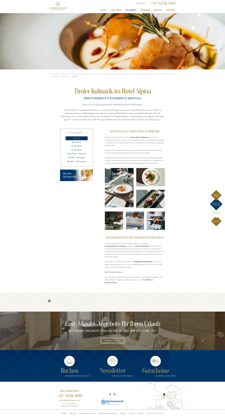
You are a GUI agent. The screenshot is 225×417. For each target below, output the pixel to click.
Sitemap (63, 413)
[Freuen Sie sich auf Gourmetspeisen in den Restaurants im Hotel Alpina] (150, 177)
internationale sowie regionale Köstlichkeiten (110, 113)
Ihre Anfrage (147, 280)
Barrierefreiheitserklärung (107, 413)
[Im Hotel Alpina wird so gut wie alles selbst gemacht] (119, 188)
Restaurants (76, 142)
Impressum (72, 413)
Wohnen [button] (145, 10)
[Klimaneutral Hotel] (112, 402)
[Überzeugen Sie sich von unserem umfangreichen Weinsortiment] (114, 220)
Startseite (56, 76)
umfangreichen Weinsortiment (143, 262)
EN (142, 3)
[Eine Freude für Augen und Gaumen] (156, 220)
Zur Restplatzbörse (112, 340)
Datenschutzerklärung (87, 413)
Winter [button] (158, 10)
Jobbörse (140, 413)
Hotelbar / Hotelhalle (76, 157)
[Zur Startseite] (58, 6)
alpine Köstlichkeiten (142, 246)
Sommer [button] (170, 10)
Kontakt (131, 413)
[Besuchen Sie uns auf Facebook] (110, 394)
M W (155, 413)
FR (145, 3)
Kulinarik (65, 76)
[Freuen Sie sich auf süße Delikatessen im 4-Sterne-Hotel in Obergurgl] (135, 220)
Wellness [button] (116, 10)
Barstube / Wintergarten (76, 161)
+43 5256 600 (163, 3)
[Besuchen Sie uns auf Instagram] (114, 394)
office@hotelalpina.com (69, 400)
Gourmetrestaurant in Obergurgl (115, 246)
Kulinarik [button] (131, 10)
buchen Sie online (110, 283)
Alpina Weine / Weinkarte (76, 154)
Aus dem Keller (76, 150)
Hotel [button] (103, 10)
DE (138, 3)
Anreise (123, 413)
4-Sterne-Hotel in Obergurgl (139, 137)
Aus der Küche (76, 146)
